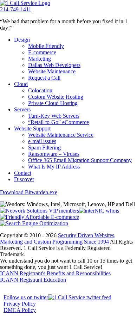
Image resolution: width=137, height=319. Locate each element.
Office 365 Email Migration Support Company (80, 160)
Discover (24, 179)
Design (22, 40)
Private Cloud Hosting (53, 103)
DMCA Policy (20, 310)
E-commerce (42, 52)
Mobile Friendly (46, 46)
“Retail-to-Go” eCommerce (58, 122)
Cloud (21, 84)
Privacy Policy (20, 304)
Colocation (40, 90)
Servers (22, 109)
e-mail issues (42, 141)
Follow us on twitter (26, 297)
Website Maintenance (52, 71)
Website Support (32, 128)
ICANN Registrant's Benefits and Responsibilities (55, 273)
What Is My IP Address (54, 167)
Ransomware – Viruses (53, 154)
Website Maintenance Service (60, 135)
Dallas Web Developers (54, 65)
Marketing (39, 59)
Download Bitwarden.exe (28, 192)
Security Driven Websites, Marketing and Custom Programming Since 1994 (58, 238)
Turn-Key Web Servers (53, 116)
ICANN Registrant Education (33, 280)
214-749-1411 (15, 9)
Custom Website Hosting (55, 97)
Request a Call (44, 78)
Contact (22, 173)
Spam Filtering (44, 148)
